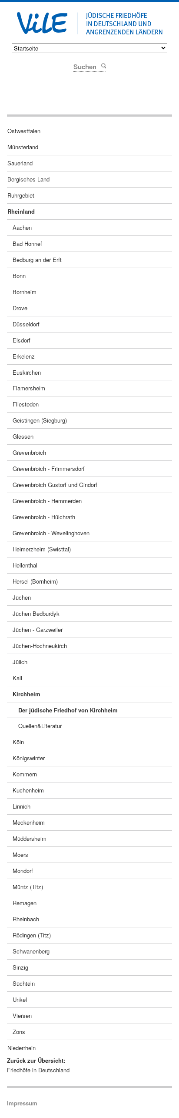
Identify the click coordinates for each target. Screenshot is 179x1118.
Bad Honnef (27, 243)
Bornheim (24, 292)
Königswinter (29, 758)
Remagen (24, 903)
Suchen (103, 65)
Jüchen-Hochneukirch (40, 645)
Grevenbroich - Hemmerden (47, 501)
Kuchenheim (28, 790)
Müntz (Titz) (28, 887)
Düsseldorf (26, 324)
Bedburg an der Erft (37, 259)
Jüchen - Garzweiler (38, 629)
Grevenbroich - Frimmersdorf (49, 468)
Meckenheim (29, 822)
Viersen (22, 1015)
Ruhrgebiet (20, 195)
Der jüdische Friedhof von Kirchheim (68, 710)
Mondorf (23, 870)
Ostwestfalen (23, 131)
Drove (20, 308)
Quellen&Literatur (40, 726)
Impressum (22, 1103)
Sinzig (20, 967)
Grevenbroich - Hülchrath (44, 517)
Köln (18, 742)
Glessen (23, 436)
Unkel (20, 999)
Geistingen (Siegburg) (40, 420)
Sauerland (20, 163)
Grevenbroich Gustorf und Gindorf (55, 484)
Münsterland (22, 147)
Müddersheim (29, 838)
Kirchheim (26, 694)
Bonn (19, 276)
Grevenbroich (29, 452)
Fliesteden (26, 404)
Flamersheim (29, 388)
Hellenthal (25, 565)
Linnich (21, 806)
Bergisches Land (28, 179)
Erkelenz (24, 356)
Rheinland (21, 211)
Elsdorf (21, 340)
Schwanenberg (31, 951)
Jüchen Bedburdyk (36, 613)
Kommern (25, 774)
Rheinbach (26, 919)
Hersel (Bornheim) (35, 581)
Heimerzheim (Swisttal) (42, 549)
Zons (19, 1031)
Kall (17, 678)
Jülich (20, 662)
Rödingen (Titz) (32, 935)
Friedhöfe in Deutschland (38, 1070)
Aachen (22, 227)
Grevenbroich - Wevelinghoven (51, 533)
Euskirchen (27, 372)
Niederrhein (21, 1048)
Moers (20, 854)
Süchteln (24, 983)
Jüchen (22, 597)
